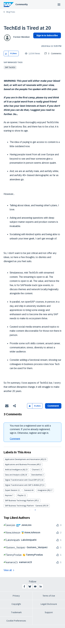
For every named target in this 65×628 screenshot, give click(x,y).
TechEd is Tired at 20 (27, 28)
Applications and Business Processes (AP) (22, 464)
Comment (15, 438)
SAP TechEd (10, 67)
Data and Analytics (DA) (14, 475)
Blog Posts (10, 12)
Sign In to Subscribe (47, 35)
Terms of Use (48, 596)
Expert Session (11, 490)
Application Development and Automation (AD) (24, 459)
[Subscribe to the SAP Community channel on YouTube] (35, 586)
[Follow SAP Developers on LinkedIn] (40, 586)
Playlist (20, 495)
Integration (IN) (44, 490)
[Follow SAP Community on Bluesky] (30, 586)
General (27, 490)
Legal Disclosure (49, 604)
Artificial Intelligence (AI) (15, 470)
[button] (6, 53)
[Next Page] (35, 510)
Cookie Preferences (16, 621)
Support (49, 612)
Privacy (16, 596)
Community (21, 4)
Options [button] (34, 41)
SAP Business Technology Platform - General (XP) (25, 506)
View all (8, 570)
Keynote (8, 495)
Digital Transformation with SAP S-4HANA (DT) (24, 485)
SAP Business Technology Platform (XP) (21, 501)
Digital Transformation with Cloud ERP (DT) (23, 480)
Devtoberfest (36, 475)
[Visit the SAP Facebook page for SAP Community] (24, 586)
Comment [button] (53, 406)
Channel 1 (36, 470)
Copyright (16, 604)
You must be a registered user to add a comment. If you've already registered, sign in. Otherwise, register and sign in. (30, 429)
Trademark (16, 612)
